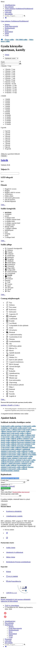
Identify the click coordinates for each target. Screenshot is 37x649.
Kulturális (12, 371)
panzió (7, 216)
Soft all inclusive (10, 199)
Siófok (7, 33)
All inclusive (9, 194)
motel (6, 235)
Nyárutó (11, 355)
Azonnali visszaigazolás (14, 248)
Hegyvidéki (11, 268)
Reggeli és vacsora (10, 189)
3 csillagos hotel (10, 218)
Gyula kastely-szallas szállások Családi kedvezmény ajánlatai (17, 462)
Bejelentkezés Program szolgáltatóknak (18, 562)
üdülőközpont (9, 230)
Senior (11, 328)
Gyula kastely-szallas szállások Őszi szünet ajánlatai (17, 439)
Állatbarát (10, 261)
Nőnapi (11, 369)
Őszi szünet (12, 307)
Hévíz (6, 30)
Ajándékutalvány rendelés (14, 516)
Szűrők (4, 160)
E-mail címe (4, 480)
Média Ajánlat (10, 557)
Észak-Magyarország (11, 26)
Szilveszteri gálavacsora (12, 198)
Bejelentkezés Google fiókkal (10, 478)
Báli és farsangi (14, 364)
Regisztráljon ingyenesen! (21, 492)
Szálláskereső (29, 8)
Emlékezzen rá (5, 484)
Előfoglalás (12, 316)
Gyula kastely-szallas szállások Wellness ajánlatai (18, 437)
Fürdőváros (10, 255)
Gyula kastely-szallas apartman (11, 426)
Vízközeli (10, 254)
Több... (3, 205)
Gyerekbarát (11, 273)
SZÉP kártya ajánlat (15, 346)
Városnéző (10, 266)
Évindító (11, 321)
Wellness (10, 250)
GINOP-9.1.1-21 (11, 593)
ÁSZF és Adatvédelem (12, 605)
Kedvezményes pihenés (16, 385)
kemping (7, 234)
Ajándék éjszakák (14, 353)
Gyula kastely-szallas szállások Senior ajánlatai (17, 457)
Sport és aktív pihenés (16, 360)
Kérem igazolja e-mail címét (9, 494)
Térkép (7, 55)
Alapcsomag (13, 382)
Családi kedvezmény (15, 334)
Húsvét (11, 350)
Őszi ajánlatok (9, 7)
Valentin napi (13, 375)
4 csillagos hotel (10, 221)
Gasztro (9, 284)
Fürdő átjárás (11, 263)
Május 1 (11, 387)
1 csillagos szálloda (11, 228)
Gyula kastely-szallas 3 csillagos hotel (16, 428)
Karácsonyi (12, 309)
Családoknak (13, 318)
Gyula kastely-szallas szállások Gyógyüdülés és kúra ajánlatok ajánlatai (18, 455)
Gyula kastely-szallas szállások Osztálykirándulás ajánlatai (14, 469)
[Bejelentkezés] (6, 18)
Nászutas (7, 280)
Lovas (9, 277)
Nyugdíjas (10, 259)
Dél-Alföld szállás (21, 39)
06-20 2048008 (13, 576)
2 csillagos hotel (10, 237)
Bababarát (10, 257)
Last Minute (13, 323)
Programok (8, 10)
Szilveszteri (12, 312)
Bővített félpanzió (10, 201)
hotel (6, 232)
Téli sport (10, 287)
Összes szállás (9, 39)
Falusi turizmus (12, 271)
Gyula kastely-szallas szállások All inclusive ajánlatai (16, 459)
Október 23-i (13, 357)
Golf (8, 282)
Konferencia (11, 264)
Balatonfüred (9, 31)
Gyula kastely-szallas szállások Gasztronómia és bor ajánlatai (16, 465)
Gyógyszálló (11, 270)
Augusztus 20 (13, 314)
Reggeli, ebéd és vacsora (12, 192)
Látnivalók (8, 12)
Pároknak (12, 332)
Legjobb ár (12, 396)
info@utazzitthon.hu (14, 581)
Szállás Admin (10, 547)
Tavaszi (11, 391)
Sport (9, 286)
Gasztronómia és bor (15, 337)
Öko (8, 291)
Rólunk (8, 571)
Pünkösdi (12, 389)
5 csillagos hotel (10, 225)
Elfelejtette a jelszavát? (8, 486)
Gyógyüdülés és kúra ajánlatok (18, 325)
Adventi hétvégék (14, 366)
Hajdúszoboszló (10, 28)
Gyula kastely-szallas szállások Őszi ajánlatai (15, 437)
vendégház (8, 214)
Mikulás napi (13, 378)
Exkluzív (10, 279)
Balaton (7, 24)
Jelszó (3, 482)
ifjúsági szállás (9, 226)
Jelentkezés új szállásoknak (14, 552)
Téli (10, 344)
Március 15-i (13, 348)
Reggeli (7, 191)
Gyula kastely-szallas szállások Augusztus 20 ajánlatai (18, 445)
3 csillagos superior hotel (12, 219)
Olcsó (9, 289)
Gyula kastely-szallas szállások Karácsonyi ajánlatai (18, 441)
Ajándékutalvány (10, 5)
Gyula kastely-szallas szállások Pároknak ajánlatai (18, 461)
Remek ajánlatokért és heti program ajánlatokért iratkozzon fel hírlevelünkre (15, 600)
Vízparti (9, 252)
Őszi (10, 303)
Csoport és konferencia (16, 362)
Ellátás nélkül (9, 196)
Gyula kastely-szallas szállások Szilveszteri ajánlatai (18, 443)
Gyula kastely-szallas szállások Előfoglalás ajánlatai (18, 447)
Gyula (7, 35)
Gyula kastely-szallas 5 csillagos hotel (22, 435)
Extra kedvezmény (15, 380)
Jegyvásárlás (9, 14)
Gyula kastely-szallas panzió (17, 428)
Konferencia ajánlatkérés (14, 511)
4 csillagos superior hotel (12, 223)
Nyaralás (12, 394)
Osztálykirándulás (14, 341)
